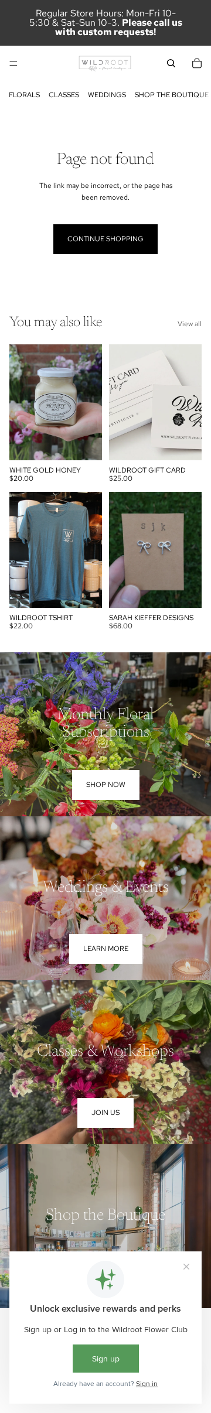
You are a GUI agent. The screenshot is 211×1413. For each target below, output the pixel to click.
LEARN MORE (105, 948)
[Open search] (171, 63)
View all (190, 324)
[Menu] (13, 63)
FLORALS (24, 95)
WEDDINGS (107, 95)
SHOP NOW (105, 784)
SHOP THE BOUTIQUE (172, 95)
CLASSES (64, 95)
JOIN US (105, 1112)
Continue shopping (105, 239)
